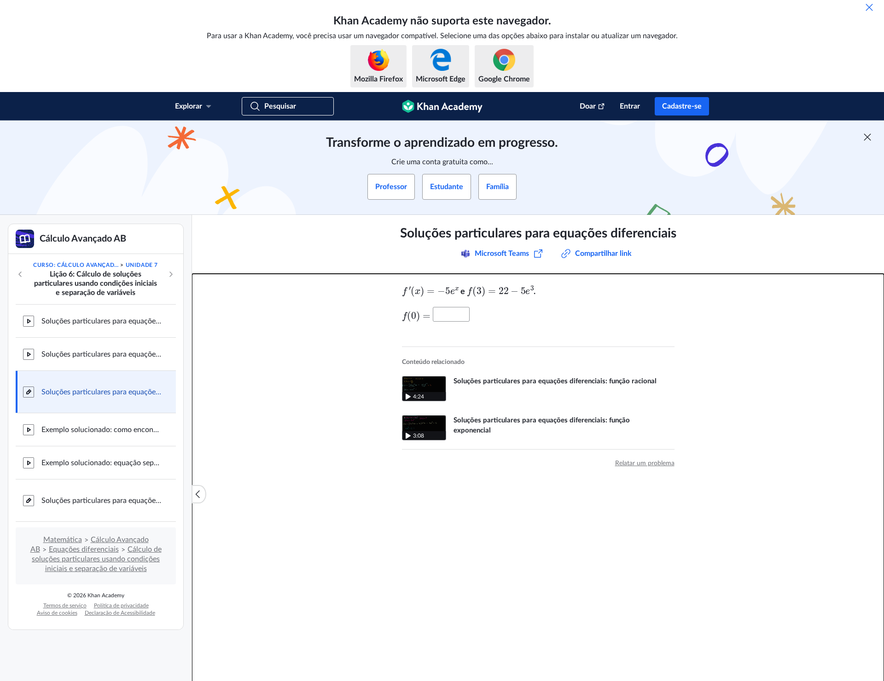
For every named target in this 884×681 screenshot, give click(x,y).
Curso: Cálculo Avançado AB (76, 265)
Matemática (62, 539)
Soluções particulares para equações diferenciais (101, 392)
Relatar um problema (645, 463)
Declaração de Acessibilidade (120, 613)
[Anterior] (20, 274)
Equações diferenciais (84, 549)
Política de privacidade (121, 605)
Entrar (630, 106)
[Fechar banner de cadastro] (867, 137)
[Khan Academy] (442, 106)
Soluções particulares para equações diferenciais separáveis (101, 500)
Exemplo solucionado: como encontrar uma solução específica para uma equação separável (101, 429)
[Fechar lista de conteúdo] (199, 494)
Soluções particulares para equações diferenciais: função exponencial (101, 354)
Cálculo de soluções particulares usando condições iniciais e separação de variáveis (97, 559)
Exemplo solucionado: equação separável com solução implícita (101, 463)
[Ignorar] (869, 7)
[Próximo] (170, 274)
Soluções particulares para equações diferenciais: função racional (101, 321)
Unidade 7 (142, 265)
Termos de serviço (65, 605)
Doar (588, 106)
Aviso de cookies (57, 613)
